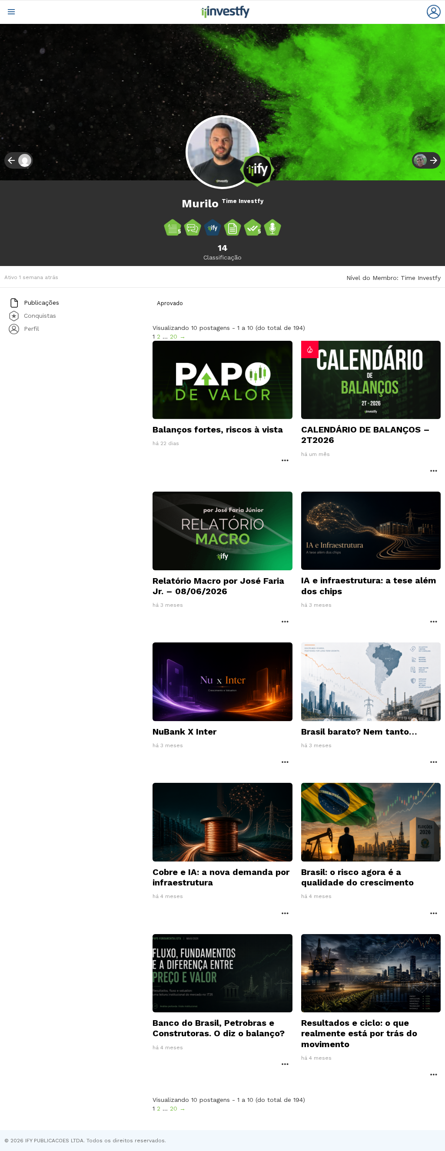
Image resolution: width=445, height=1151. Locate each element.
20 (173, 336)
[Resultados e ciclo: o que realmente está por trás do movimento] (371, 973)
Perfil (30, 328)
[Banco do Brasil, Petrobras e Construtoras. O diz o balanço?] (222, 973)
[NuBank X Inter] (222, 681)
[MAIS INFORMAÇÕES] (285, 460)
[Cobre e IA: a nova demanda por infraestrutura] (222, 822)
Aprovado (170, 303)
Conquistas (39, 315)
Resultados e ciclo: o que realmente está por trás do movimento (359, 1033)
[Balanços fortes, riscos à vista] (222, 380)
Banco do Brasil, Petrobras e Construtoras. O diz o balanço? (219, 1028)
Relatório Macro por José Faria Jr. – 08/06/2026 (218, 586)
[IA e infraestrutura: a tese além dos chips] (371, 531)
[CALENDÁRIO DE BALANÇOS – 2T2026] (371, 380)
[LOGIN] (434, 12)
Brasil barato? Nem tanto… (359, 731)
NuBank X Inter (184, 731)
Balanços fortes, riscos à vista (218, 429)
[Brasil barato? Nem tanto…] (371, 681)
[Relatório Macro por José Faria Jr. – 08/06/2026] (222, 531)
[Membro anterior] (18, 160)
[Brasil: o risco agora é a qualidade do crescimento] (371, 822)
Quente (310, 349)
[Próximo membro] (426, 160)
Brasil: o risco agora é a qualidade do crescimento (357, 877)
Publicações (40, 302)
